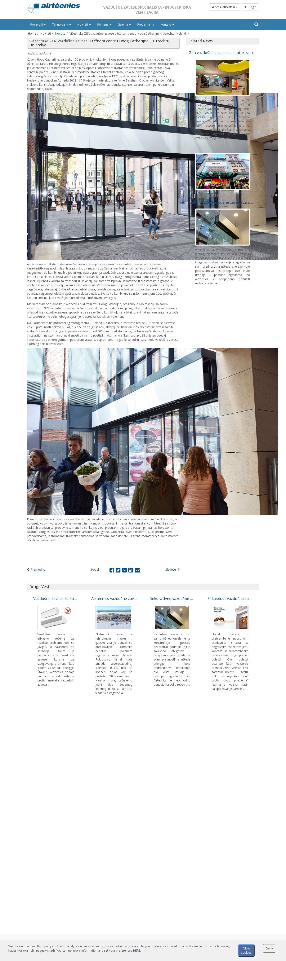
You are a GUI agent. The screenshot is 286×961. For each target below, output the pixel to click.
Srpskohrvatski (225, 7)
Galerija (123, 24)
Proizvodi (37, 24)
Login (251, 7)
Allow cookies (246, 950)
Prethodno (37, 569)
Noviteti (83, 24)
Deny (269, 948)
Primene (103, 24)
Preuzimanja (145, 24)
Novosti (60, 33)
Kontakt (166, 24)
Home (32, 33)
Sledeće (171, 569)
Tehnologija (60, 24)
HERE (136, 950)
